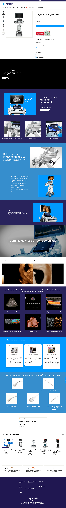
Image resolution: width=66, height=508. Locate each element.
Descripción (21, 416)
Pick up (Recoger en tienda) (23, 488)
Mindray (39, 17)
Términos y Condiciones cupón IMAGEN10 (32, 482)
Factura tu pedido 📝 (32, 7)
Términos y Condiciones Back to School (32, 484)
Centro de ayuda (40, 7)
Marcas (18, 7)
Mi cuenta (20, 492)
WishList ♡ (20, 491)
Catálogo (4, 7)
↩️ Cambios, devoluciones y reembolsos (27, 421)
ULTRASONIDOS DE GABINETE (42, 19)
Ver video (6, 78)
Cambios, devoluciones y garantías (23, 482)
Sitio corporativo (30, 490)
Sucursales (30, 487)
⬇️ (22, 426)
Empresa (29, 485)
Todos (63, 434)
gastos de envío (44, 23)
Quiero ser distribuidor (31, 492)
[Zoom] (19, 24)
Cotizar (54, 409)
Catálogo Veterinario (11, 7)
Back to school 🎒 (24, 7)
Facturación (20, 487)
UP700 (40, 0)
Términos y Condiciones (32, 489)
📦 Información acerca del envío (26, 418)
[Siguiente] (3, 37)
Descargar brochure (45, 109)
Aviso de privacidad (31, 488)
